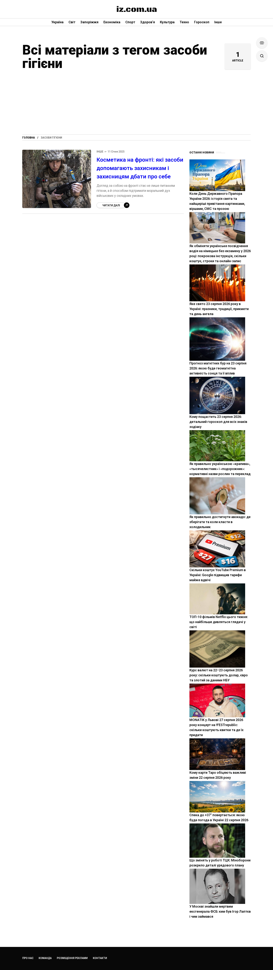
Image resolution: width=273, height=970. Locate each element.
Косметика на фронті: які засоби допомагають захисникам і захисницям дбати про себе (140, 168)
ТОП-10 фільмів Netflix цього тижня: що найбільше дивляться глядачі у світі (218, 622)
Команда (45, 958)
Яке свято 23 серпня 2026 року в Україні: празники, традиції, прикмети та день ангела (219, 309)
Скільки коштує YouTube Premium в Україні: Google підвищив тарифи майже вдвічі (217, 575)
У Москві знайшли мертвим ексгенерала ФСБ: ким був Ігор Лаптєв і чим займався (220, 911)
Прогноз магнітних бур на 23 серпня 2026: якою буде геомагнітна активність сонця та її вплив (217, 368)
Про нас (27, 958)
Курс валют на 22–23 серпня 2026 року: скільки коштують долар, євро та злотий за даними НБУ (218, 675)
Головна (28, 137)
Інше (100, 151)
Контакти (100, 958)
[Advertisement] (136, 106)
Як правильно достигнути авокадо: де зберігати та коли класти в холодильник (220, 522)
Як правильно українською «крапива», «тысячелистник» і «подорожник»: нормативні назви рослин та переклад (220, 469)
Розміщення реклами (72, 958)
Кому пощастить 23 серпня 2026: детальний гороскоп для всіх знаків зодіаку (218, 422)
